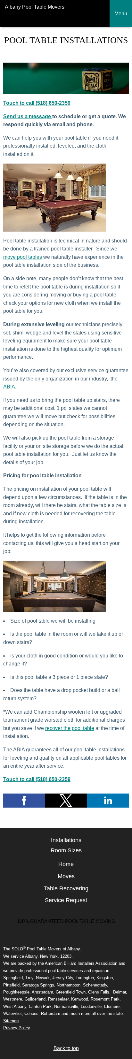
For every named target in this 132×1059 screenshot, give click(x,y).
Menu (120, 13)
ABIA (9, 386)
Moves (66, 876)
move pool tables (22, 257)
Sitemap (11, 1020)
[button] (24, 801)
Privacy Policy (16, 1027)
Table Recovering (66, 888)
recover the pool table (69, 728)
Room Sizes (66, 850)
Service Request (66, 900)
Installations (66, 840)
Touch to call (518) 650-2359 (36, 103)
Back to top (66, 1048)
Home (66, 864)
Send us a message (27, 116)
